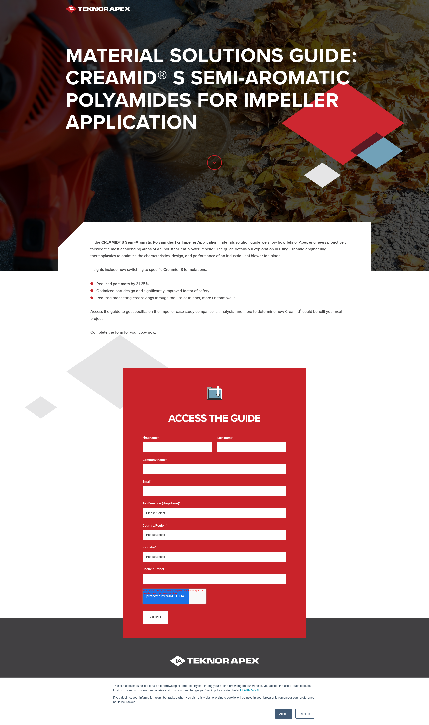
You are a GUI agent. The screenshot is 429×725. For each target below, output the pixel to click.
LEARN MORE (250, 690)
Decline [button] (305, 713)
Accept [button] (283, 713)
